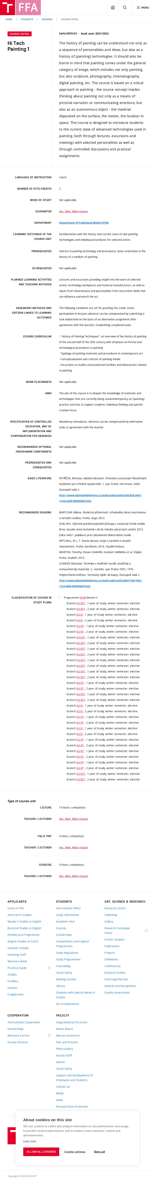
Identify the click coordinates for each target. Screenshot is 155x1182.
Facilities (13, 981)
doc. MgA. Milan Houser (73, 211)
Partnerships (16, 1029)
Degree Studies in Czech (23, 941)
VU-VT (80, 626)
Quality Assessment (117, 992)
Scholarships (64, 935)
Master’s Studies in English (24, 921)
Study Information (67, 915)
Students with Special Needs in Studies (75, 995)
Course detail (70, 19)
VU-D (79, 614)
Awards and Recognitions (120, 986)
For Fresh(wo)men (67, 1004)
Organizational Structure (71, 1022)
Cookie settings (74, 1151)
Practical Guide (17, 968)
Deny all (99, 1151)
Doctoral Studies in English (24, 928)
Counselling (63, 966)
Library (60, 986)
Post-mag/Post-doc (116, 979)
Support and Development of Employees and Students (74, 1077)
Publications (112, 946)
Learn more (29, 1141)
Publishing (111, 915)
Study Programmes (68, 959)
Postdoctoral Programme (24, 935)
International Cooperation (24, 1022)
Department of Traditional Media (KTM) (84, 222)
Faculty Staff (64, 1055)
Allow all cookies (41, 1151)
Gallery (109, 921)
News (59, 1100)
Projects (110, 953)
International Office (68, 908)
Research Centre (115, 908)
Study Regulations (67, 953)
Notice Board (64, 1029)
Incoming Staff (17, 954)
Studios (12, 974)
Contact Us (63, 1086)
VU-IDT (80, 603)
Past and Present (67, 1042)
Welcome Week (17, 961)
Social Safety (64, 972)
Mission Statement (68, 1035)
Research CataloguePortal (117, 930)
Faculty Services (18, 1042)
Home (9, 19)
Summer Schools (18, 948)
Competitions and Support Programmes (72, 944)
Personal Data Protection (72, 1106)
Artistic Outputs (114, 939)
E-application (16, 994)
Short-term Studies (20, 915)
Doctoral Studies (115, 972)
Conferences (113, 966)
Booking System (66, 979)
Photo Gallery (64, 1049)
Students (27, 19)
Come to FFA (16, 908)
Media (60, 1093)
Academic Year (65, 921)
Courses (47, 19)
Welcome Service (18, 1035)
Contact (12, 988)
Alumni (60, 1062)
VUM (83, 597)
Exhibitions (111, 959)
